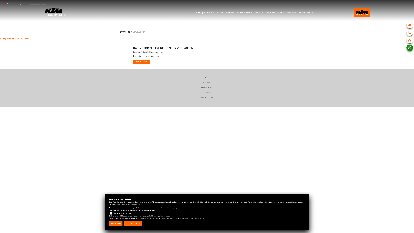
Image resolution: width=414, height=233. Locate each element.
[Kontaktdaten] (409, 32)
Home (199, 13)
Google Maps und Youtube (122, 213)
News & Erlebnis (287, 13)
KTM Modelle (211, 13)
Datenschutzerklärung (133, 204)
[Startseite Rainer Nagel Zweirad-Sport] (56, 12)
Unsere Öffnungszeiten (38, 4)
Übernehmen (116, 223)
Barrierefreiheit (206, 97)
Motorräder (227, 13)
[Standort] (409, 40)
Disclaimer (206, 92)
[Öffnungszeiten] (409, 25)
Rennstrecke (306, 13)
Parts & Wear (244, 13)
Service (259, 13)
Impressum (206, 83)
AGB (206, 78)
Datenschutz (206, 88)
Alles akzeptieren (133, 223)
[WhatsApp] (409, 48)
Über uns (271, 13)
